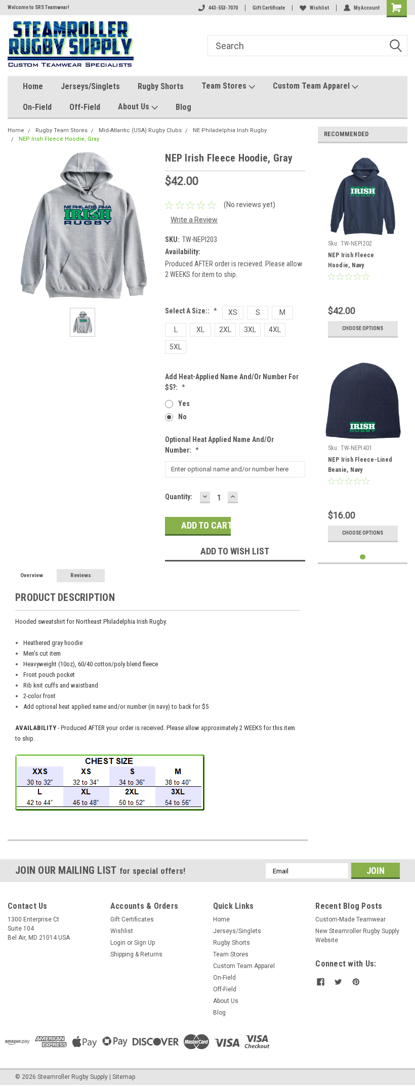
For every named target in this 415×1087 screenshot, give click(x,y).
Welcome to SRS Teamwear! (38, 7)
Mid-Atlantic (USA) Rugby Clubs (140, 130)
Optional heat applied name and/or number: (219, 444)
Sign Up (144, 942)
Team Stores (224, 86)
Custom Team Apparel (312, 86)
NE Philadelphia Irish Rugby (230, 130)
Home (33, 86)
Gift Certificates (132, 919)
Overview (31, 575)
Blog (183, 107)
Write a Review (194, 220)
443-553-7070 (223, 8)
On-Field (37, 107)
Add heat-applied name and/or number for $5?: (232, 382)
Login (118, 942)
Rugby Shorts (161, 86)
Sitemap (123, 1076)
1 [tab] (362, 557)
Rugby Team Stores (61, 130)
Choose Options (362, 328)
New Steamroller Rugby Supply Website (357, 936)
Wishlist (319, 8)
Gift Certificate (269, 8)
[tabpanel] (363, 246)
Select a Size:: (191, 311)
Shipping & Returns (136, 954)
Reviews (80, 575)
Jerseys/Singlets (90, 86)
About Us (134, 106)
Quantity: (178, 497)
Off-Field (84, 107)
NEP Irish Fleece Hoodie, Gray (59, 139)
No (182, 417)
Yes (184, 403)
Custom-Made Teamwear (350, 919)
